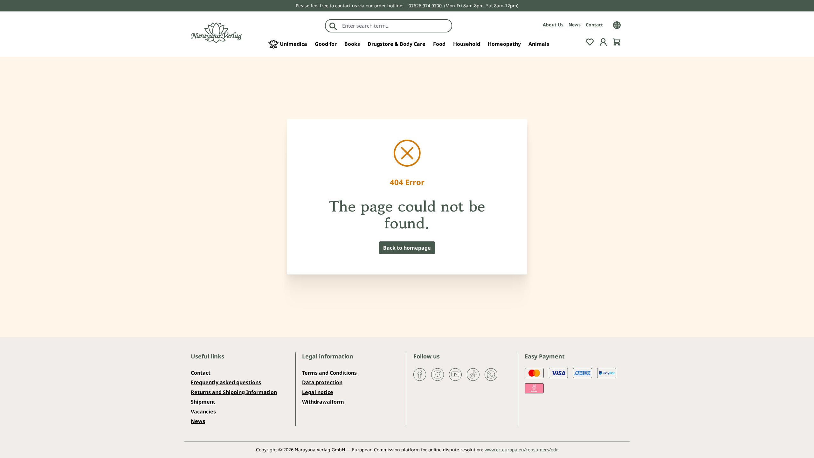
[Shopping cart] (616, 41)
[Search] (333, 26)
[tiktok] (473, 374)
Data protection (322, 382)
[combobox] (395, 26)
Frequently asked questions (226, 382)
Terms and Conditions (329, 372)
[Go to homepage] (216, 33)
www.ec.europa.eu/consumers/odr (521, 450)
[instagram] (437, 374)
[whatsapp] (491, 374)
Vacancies (203, 411)
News (575, 25)
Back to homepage (407, 247)
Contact (594, 25)
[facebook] (419, 374)
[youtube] (455, 374)
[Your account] (603, 41)
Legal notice (317, 392)
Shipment (203, 401)
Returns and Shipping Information (234, 392)
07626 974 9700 (425, 6)
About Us (553, 25)
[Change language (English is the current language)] (616, 24)
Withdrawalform (323, 401)
